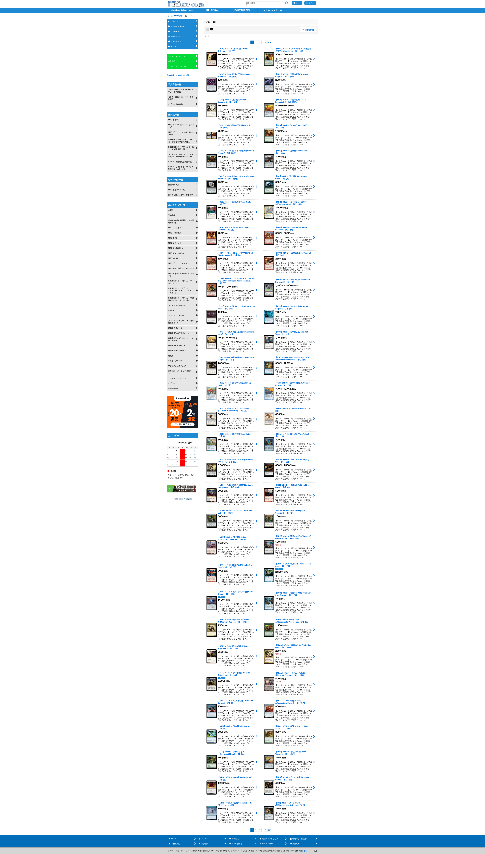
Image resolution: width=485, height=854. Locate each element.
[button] (303, 10)
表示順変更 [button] (309, 30)
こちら (304, 851)
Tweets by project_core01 (178, 75)
